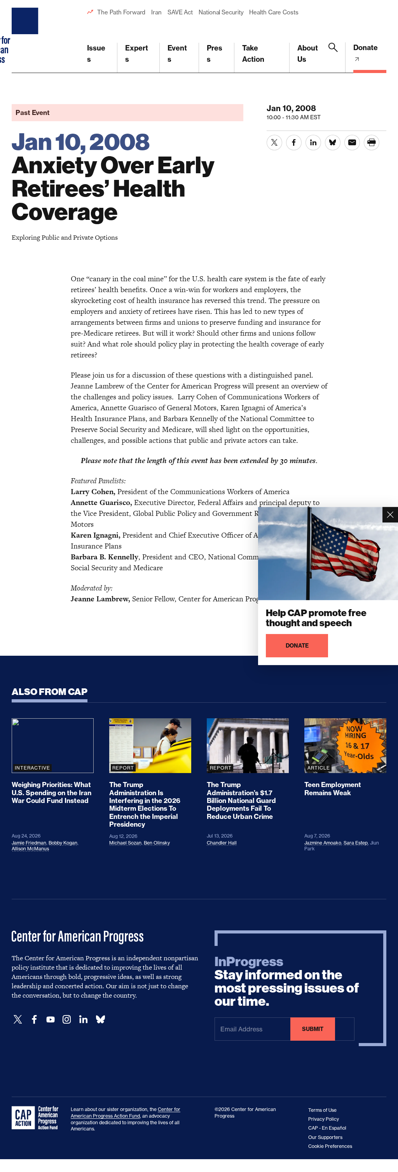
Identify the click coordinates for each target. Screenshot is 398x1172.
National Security (221, 12)
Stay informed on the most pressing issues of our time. (287, 981)
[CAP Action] (37, 1118)
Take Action (253, 54)
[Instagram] (67, 1019)
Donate (365, 47)
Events (177, 54)
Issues (96, 54)
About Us (307, 54)
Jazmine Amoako (322, 843)
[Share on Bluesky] (332, 142)
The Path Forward (121, 12)
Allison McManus (30, 849)
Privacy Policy (323, 1119)
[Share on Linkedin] (313, 142)
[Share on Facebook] (294, 142)
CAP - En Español (327, 1128)
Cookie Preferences (330, 1146)
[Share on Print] (371, 142)
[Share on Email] (352, 142)
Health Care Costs (273, 12)
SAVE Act (180, 12)
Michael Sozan (125, 843)
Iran (156, 12)
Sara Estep (356, 843)
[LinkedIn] (83, 1019)
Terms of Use (322, 1110)
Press (214, 54)
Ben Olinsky (157, 843)
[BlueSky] (100, 1019)
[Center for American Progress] (26, 36)
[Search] (333, 57)
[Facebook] (34, 1019)
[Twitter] (18, 1019)
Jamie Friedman (29, 843)
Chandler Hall (222, 843)
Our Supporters (325, 1137)
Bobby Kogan (63, 843)
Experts (136, 54)
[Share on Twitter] (274, 142)
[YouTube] (50, 1019)
